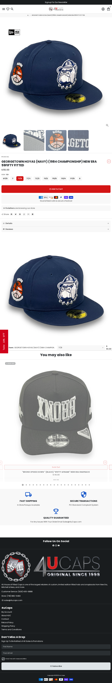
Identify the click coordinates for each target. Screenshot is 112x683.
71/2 (46, 178)
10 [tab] (54, 485)
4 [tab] (33, 485)
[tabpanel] (56, 422)
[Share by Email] (28, 214)
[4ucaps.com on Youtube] (59, 545)
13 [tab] (65, 485)
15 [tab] (72, 485)
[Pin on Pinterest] (20, 214)
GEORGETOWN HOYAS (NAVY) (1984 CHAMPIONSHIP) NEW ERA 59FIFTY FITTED (58, 15)
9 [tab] (51, 485)
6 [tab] (40, 485)
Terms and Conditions (11, 629)
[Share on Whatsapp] (24, 214)
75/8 (54, 178)
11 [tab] (58, 485)
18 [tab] (82, 485)
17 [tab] (79, 485)
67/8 (5, 178)
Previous (3, 421)
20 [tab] (89, 485)
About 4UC (6, 615)
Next (108, 74)
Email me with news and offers (15, 659)
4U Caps (62, 675)
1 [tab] (23, 485)
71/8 (20, 178)
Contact (5, 619)
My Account (6, 612)
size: (4, 174)
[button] (4, 341)
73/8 (37, 178)
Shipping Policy (8, 626)
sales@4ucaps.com (12, 600)
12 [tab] (61, 485)
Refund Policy (7, 622)
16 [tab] (75, 485)
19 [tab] (86, 485)
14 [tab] (68, 485)
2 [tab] (26, 485)
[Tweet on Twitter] (15, 214)
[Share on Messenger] (32, 214)
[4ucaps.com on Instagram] (56, 545)
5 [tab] (37, 485)
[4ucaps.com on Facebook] (53, 545)
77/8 (72, 178)
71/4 (28, 178)
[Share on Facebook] (11, 214)
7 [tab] (44, 485)
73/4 (63, 178)
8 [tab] (47, 485)
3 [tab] (30, 485)
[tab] (56, 223)
